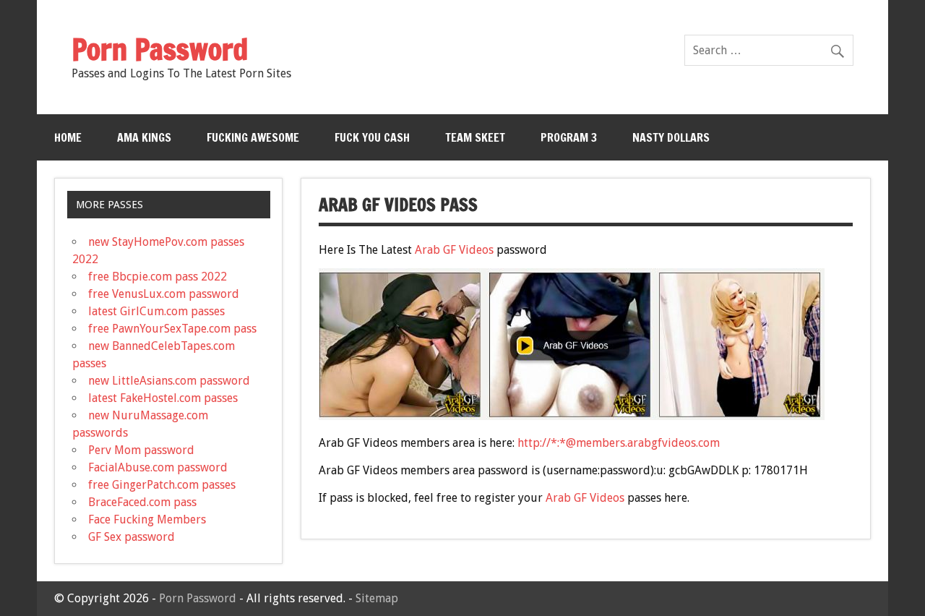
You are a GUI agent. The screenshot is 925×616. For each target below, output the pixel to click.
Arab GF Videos (454, 250)
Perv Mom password (141, 450)
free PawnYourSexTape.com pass (172, 328)
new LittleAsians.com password (169, 381)
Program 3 (569, 137)
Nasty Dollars (671, 137)
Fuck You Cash (372, 137)
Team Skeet (475, 137)
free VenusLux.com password (163, 294)
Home (68, 137)
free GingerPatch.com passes (162, 485)
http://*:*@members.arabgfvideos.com (618, 443)
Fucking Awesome (253, 137)
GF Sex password (131, 537)
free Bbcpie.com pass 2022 (157, 276)
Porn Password (197, 598)
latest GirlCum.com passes (156, 311)
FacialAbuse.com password (158, 467)
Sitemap (377, 598)
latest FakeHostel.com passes (163, 398)
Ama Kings (144, 137)
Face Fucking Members (147, 519)
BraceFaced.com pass (142, 502)
